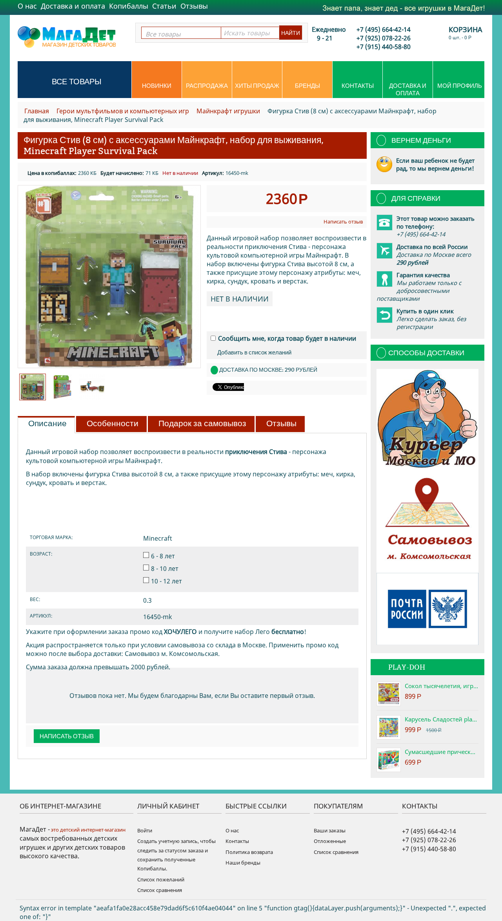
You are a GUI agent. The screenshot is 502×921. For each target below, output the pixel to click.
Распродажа (207, 85)
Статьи (164, 6)
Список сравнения (159, 890)
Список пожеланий (160, 879)
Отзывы (194, 6)
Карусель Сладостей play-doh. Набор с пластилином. (441, 719)
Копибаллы (128, 6)
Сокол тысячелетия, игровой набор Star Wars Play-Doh (441, 686)
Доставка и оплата (73, 6)
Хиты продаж (257, 85)
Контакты (358, 85)
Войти (144, 830)
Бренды (307, 85)
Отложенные (330, 841)
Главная (36, 111)
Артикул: (213, 172)
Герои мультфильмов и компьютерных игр (122, 111)
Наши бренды (243, 862)
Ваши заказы (330, 830)
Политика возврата (249, 852)
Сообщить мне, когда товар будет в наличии (287, 338)
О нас (27, 6)
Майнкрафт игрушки (228, 111)
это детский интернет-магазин (88, 829)
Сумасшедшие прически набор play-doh (441, 752)
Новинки (156, 85)
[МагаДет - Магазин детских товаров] (67, 36)
